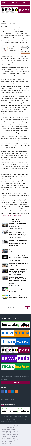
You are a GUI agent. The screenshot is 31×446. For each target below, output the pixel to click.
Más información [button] (6, 443)
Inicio (2, 399)
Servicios (12, 399)
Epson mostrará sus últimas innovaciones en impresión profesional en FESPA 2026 (18, 297)
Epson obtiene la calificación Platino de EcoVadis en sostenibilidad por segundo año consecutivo (18, 290)
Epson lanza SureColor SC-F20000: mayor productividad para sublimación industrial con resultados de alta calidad (18, 257)
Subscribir (16, 382)
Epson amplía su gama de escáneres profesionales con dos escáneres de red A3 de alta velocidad (18, 225)
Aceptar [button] (24, 435)
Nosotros (7, 399)
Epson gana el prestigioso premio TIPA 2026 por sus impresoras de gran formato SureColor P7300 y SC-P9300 (18, 271)
